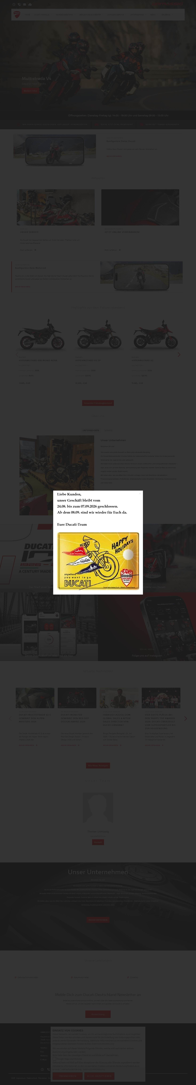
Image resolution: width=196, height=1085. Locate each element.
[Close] (140, 493)
